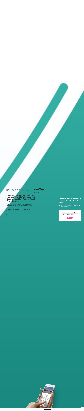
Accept (47, 409)
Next (69, 217)
